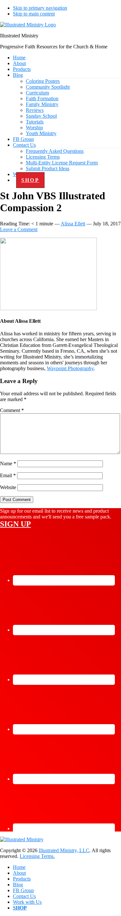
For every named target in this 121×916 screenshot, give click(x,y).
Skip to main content (34, 13)
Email (8, 475)
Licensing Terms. (37, 856)
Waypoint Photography (70, 368)
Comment (12, 410)
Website (8, 487)
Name (8, 463)
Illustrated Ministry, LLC (64, 850)
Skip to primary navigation (40, 8)
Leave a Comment (18, 229)
